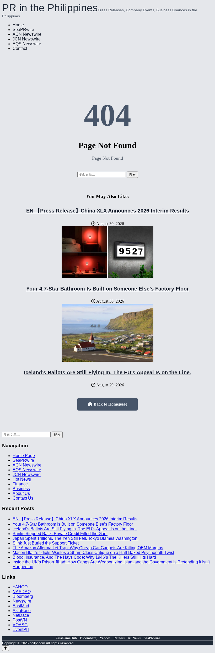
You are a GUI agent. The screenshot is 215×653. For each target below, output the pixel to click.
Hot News (22, 479)
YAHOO (20, 587)
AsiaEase (22, 610)
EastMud (21, 606)
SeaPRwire (23, 29)
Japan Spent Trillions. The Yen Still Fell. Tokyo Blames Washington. (75, 538)
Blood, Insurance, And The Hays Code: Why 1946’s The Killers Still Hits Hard (84, 557)
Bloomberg (23, 596)
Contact (20, 48)
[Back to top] (5, 648)
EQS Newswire (27, 44)
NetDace (21, 615)
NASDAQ (22, 591)
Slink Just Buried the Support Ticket (46, 543)
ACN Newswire (27, 34)
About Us (21, 493)
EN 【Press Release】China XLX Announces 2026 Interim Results (107, 211)
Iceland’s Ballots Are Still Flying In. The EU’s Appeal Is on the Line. (107, 372)
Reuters (119, 638)
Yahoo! (105, 638)
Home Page (24, 455)
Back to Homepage (110, 404)
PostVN (20, 620)
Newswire (22, 601)
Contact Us (23, 498)
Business (21, 488)
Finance (20, 484)
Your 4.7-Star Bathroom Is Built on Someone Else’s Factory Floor (107, 289)
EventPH (21, 629)
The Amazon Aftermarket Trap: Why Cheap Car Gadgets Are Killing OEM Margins (88, 548)
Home (18, 25)
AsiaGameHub (66, 638)
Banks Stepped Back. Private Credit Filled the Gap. (60, 533)
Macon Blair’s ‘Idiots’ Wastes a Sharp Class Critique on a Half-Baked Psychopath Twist (93, 552)
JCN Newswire (27, 39)
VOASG (20, 625)
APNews (134, 638)
